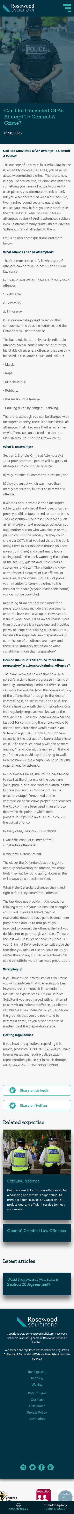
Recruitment (37, 1393)
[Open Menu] (67, 8)
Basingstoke (37, 1371)
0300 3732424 (18, 1509)
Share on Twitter (33, 1105)
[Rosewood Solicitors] (18, 8)
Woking (37, 1384)
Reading (37, 1378)
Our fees (37, 1399)
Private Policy (37, 1412)
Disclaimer (37, 1406)
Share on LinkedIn (34, 1090)
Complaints (37, 1418)
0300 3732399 (56, 1507)
